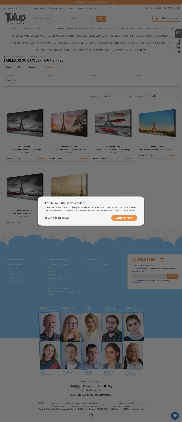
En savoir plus (129, 210)
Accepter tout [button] (124, 218)
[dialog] (91, 211)
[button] (57, 217)
